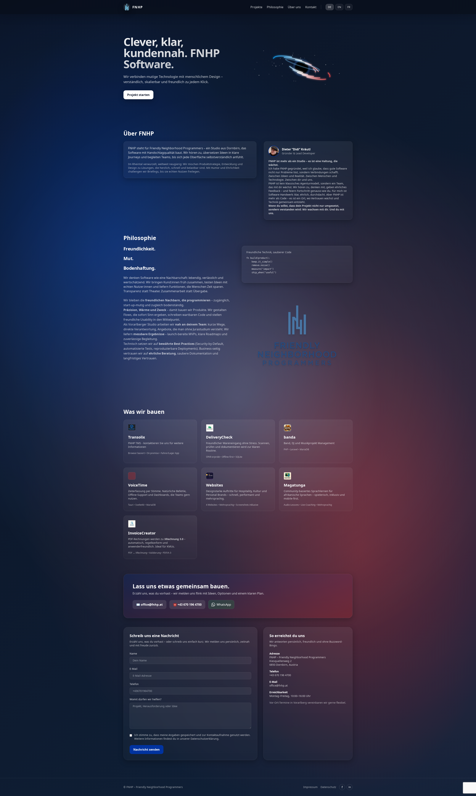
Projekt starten (138, 95)
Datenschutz (328, 787)
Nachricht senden (146, 749)
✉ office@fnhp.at (149, 604)
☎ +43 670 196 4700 (187, 604)
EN (339, 7)
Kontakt (310, 7)
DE (329, 7)
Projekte (256, 7)
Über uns (294, 7)
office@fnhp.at (278, 685)
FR (348, 7)
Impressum (310, 787)
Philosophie (275, 7)
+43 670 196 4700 (280, 675)
